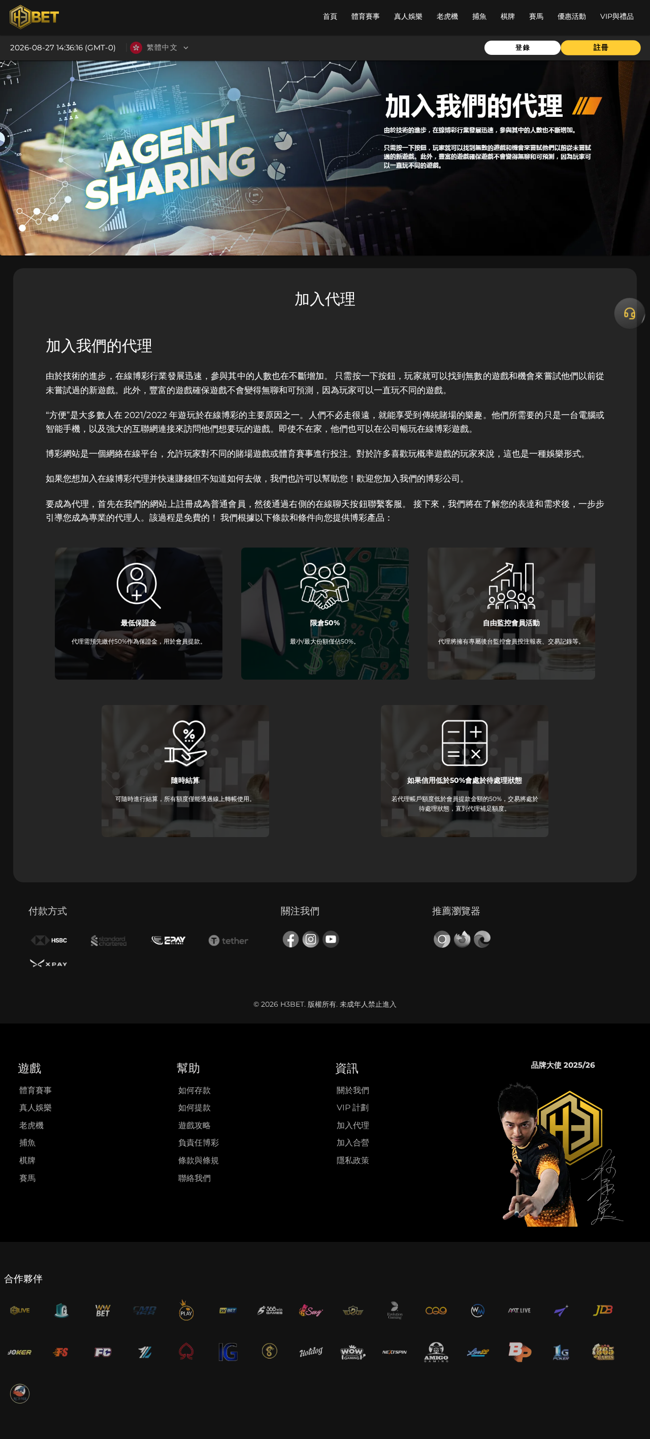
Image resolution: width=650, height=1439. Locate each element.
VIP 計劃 (353, 1107)
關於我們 (353, 1090)
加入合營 (353, 1142)
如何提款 (194, 1107)
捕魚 (27, 1142)
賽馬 (27, 1178)
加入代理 (353, 1125)
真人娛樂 (35, 1107)
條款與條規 (198, 1160)
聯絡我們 (194, 1178)
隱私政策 (353, 1160)
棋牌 (27, 1160)
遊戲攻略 (194, 1125)
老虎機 (31, 1125)
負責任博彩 (198, 1142)
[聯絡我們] (629, 313)
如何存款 (194, 1090)
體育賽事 (35, 1090)
